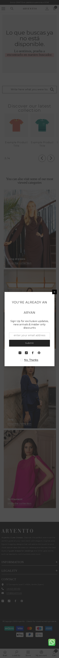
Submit (29, 343)
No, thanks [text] (31, 360)
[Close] (54, 292)
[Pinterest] (39, 353)
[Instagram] (20, 353)
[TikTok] (26, 353)
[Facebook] (32, 353)
